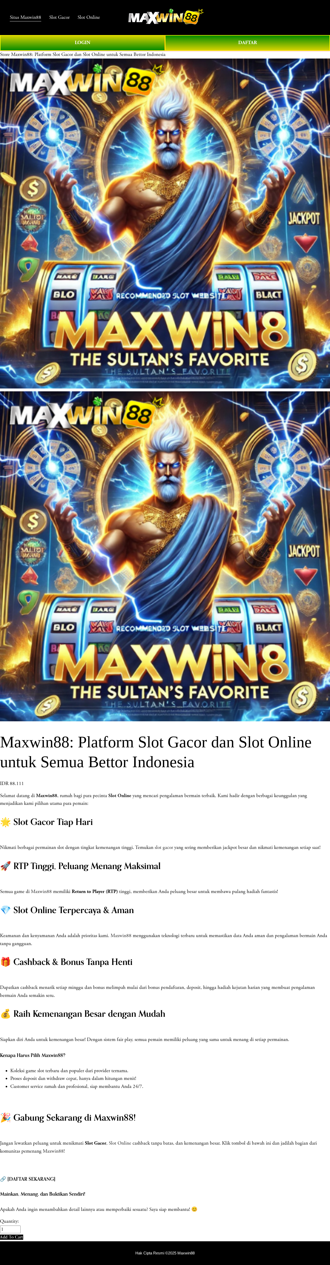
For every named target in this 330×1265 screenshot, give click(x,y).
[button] (11, 1237)
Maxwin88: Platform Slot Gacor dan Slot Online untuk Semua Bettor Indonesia (88, 55)
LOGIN (82, 43)
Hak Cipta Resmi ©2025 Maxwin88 (165, 1253)
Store (5, 55)
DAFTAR (247, 43)
